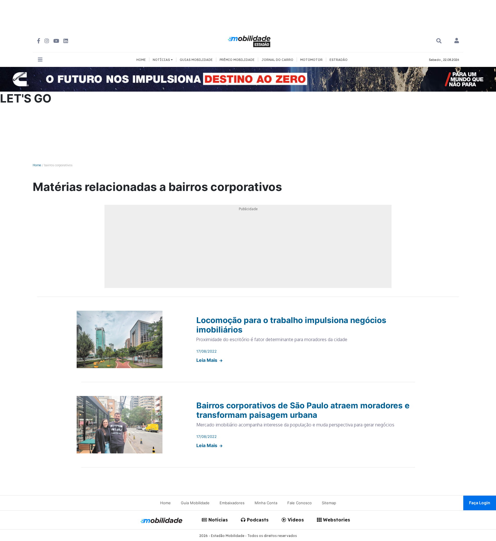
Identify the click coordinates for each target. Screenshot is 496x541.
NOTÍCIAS (162, 60)
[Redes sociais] (38, 41)
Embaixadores (232, 503)
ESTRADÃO (339, 60)
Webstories (335, 520)
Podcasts (257, 520)
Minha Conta (266, 503)
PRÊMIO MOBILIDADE (237, 60)
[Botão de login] (456, 41)
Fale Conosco (299, 503)
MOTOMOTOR (311, 60)
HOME (141, 60)
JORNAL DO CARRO (277, 60)
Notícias (217, 520)
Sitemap (329, 503)
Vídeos (295, 520)
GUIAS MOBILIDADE (196, 60)
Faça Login (479, 502)
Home (37, 165)
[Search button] (438, 41)
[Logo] (250, 40)
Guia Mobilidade (195, 503)
